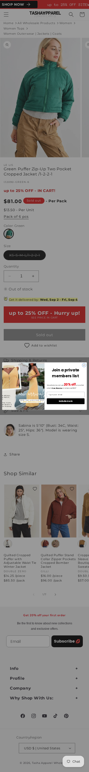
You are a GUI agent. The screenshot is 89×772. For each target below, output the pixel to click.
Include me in (65, 401)
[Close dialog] (84, 365)
